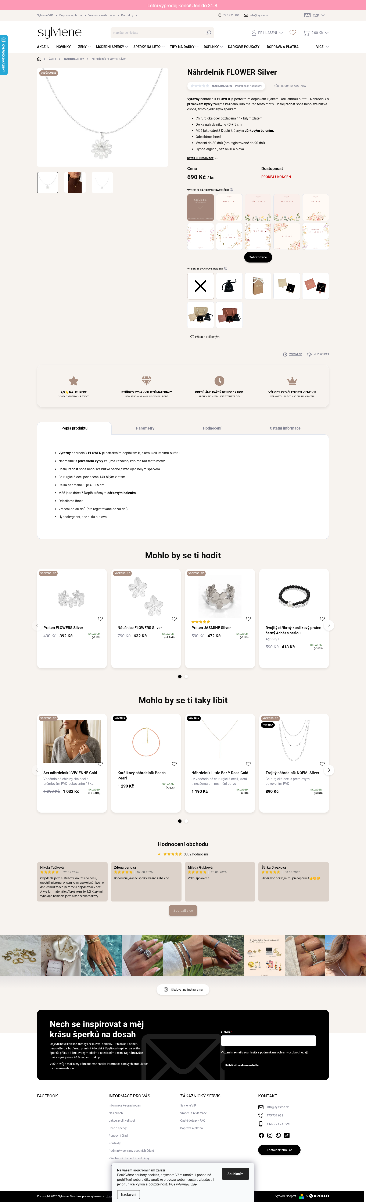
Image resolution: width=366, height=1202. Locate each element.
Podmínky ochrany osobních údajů (131, 1150)
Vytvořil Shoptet (285, 1196)
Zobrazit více (183, 911)
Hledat (209, 32)
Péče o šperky (118, 1128)
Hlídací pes (321, 354)
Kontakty (127, 15)
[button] (180, 676)
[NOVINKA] (146, 741)
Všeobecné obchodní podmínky (129, 1158)
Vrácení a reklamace (101, 15)
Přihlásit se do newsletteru (243, 1065)
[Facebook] (261, 1134)
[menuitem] (44, 47)
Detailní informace (200, 158)
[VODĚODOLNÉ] (72, 596)
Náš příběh (116, 1113)
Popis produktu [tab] (74, 428)
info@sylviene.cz (278, 1107)
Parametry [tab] (145, 428)
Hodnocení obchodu (183, 844)
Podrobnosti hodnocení (248, 85)
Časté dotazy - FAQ (192, 1120)
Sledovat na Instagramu (187, 989)
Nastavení (128, 1194)
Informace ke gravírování (125, 1105)
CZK (316, 15)
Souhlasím (235, 1174)
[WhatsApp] (278, 1134)
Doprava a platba (70, 15)
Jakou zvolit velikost (122, 1120)
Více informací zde (182, 1184)
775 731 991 (275, 1115)
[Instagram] (270, 1134)
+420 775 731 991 (279, 1123)
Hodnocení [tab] (212, 428)
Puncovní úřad (118, 1135)
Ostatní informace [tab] (285, 428)
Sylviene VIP (45, 15)
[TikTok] (287, 1134)
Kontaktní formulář (279, 1150)
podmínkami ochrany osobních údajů (284, 1052)
